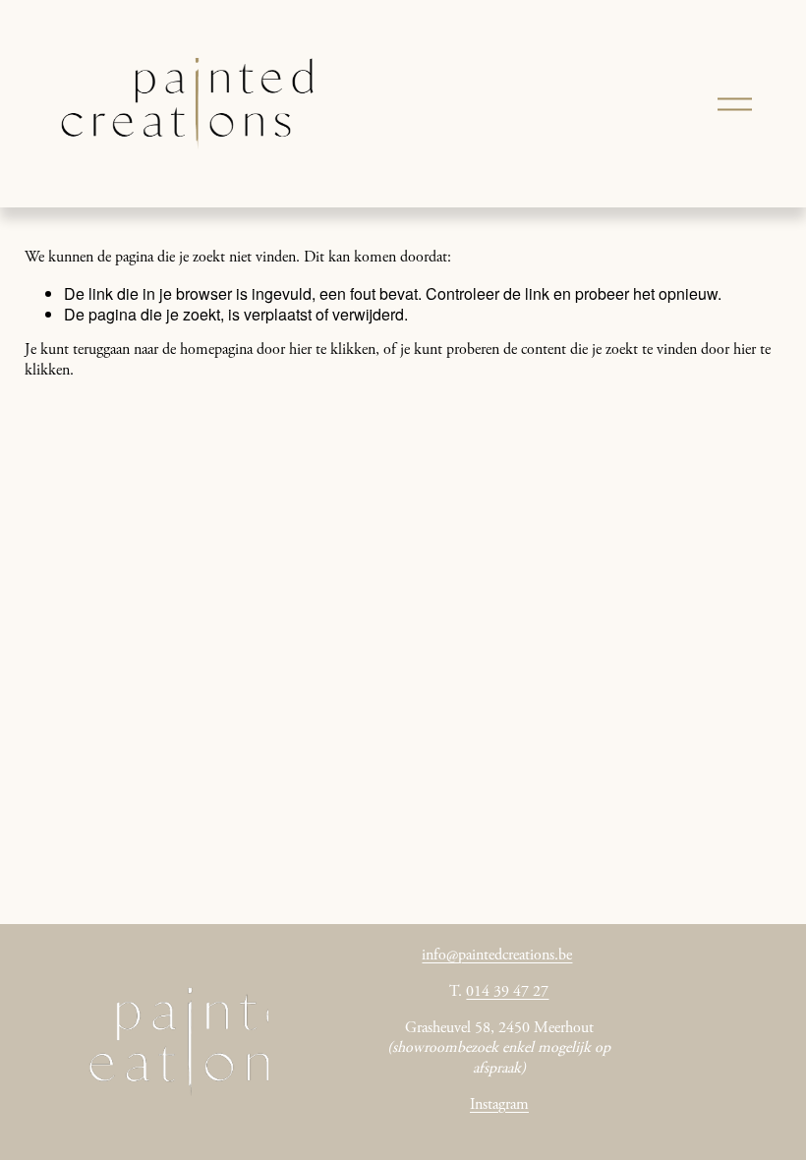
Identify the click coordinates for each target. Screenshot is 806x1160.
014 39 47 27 (507, 992)
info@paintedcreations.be (497, 955)
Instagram (499, 1105)
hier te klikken (332, 350)
